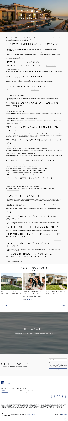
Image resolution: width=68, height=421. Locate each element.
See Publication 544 (44, 184)
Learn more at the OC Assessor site (53, 156)
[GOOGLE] (63, 396)
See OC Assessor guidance (29, 153)
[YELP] (60, 396)
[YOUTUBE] (57, 396)
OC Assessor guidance (17, 261)
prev (2, 305)
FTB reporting (49, 188)
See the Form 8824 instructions (13, 69)
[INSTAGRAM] (51, 396)
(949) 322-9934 (4, 390)
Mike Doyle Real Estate (52, 208)
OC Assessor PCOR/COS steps (13, 189)
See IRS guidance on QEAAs (31, 118)
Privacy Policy (58, 366)
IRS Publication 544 (35, 89)
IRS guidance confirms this (51, 65)
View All (63, 305)
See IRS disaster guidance (16, 72)
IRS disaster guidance (52, 230)
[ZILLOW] (66, 396)
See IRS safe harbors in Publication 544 (36, 200)
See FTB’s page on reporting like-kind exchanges (37, 148)
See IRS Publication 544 (11, 50)
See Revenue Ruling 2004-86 (12, 123)
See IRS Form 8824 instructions (54, 54)
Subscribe (58, 369)
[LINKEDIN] (54, 396)
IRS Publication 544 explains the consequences (15, 58)
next (5, 305)
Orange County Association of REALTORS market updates (25, 136)
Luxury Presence (31, 414)
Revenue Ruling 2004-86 (14, 250)
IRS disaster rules (35, 186)
